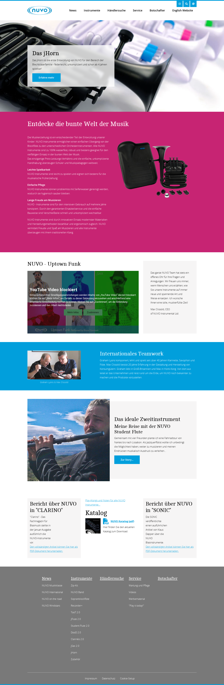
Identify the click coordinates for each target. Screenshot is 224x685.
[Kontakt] (193, 4)
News (72, 10)
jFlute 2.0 (76, 619)
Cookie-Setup (127, 678)
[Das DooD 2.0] (133, 107)
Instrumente (92, 10)
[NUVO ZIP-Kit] (84, 107)
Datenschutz (108, 678)
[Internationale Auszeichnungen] (105, 107)
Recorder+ (76, 605)
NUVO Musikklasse (52, 585)
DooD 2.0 (76, 632)
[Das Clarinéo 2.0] (140, 107)
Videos (132, 592)
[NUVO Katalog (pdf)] (93, 525)
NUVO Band (77, 592)
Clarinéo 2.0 (77, 639)
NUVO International (52, 592)
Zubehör (75, 659)
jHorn (74, 652)
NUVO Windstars (51, 605)
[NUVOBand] (91, 107)
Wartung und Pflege (139, 585)
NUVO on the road (52, 599)
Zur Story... (127, 459)
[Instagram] (180, 4)
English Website (182, 10)
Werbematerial (137, 599)
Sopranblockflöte (80, 599)
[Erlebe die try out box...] (112, 107)
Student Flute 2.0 (80, 625)
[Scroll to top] (216, 677)
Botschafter (157, 10)
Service (137, 10)
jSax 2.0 (75, 646)
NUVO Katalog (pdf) (122, 521)
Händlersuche (116, 10)
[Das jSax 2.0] (119, 107)
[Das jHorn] (98, 107)
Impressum (91, 678)
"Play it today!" (136, 605)
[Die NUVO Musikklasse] (126, 107)
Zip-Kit (74, 585)
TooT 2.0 (75, 612)
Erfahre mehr (46, 77)
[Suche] (186, 4)
